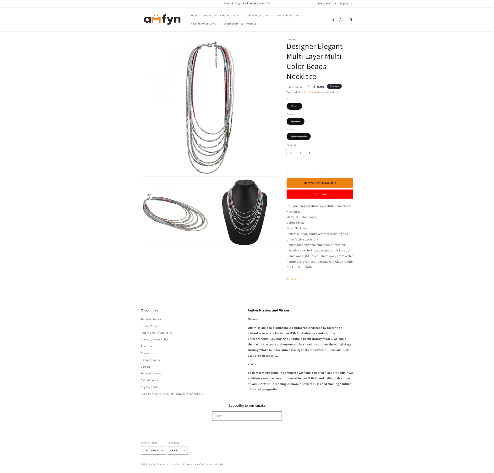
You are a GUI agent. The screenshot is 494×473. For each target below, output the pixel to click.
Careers (145, 366)
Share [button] (294, 279)
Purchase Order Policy (154, 339)
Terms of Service (151, 319)
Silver (296, 107)
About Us (146, 346)
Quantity (291, 145)
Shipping (309, 92)
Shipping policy (150, 360)
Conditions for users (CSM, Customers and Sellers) (172, 394)
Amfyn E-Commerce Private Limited (166, 464)
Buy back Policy (150, 387)
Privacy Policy (149, 326)
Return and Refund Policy (157, 332)
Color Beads (301, 137)
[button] (209, 15)
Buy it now (320, 194)
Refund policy (149, 380)
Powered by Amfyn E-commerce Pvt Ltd (204, 464)
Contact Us (148, 353)
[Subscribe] (277, 416)
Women (298, 122)
